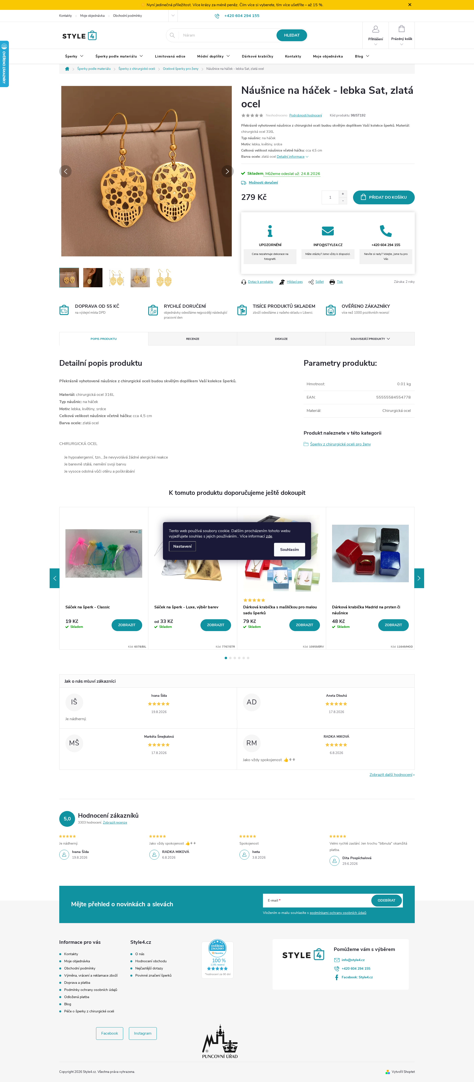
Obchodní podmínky (127, 16)
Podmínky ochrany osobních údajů (90, 989)
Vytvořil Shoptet (403, 1072)
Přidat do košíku (388, 197)
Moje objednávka (92, 16)
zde (269, 536)
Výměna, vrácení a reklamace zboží (91, 975)
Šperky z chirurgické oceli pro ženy (340, 444)
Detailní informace (290, 156)
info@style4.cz (353, 960)
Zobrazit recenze (115, 822)
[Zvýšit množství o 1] (343, 194)
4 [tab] (239, 658)
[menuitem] (74, 56)
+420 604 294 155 (356, 968)
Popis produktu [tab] (104, 339)
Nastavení (182, 546)
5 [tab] (243, 658)
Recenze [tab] (192, 339)
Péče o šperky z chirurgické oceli (89, 1011)
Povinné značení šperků (153, 976)
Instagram (143, 1033)
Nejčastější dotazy (149, 968)
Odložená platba (76, 997)
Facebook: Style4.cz (357, 977)
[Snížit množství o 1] (343, 200)
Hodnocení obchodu (151, 961)
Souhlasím (289, 549)
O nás (139, 954)
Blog (67, 1004)
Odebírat (386, 900)
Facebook (109, 1033)
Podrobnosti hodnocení (305, 115)
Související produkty (368, 339)
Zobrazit (127, 625)
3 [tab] (235, 658)
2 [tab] (230, 658)
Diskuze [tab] (281, 339)
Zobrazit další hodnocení (391, 774)
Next (419, 578)
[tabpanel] (103, 578)
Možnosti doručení (263, 182)
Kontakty (65, 16)
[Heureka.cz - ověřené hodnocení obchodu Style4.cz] (217, 959)
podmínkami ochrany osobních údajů (338, 912)
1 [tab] (226, 658)
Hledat (292, 35)
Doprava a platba (77, 982)
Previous (54, 578)
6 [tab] (248, 658)
